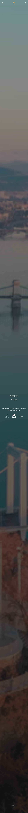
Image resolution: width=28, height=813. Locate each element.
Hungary (14, 399)
